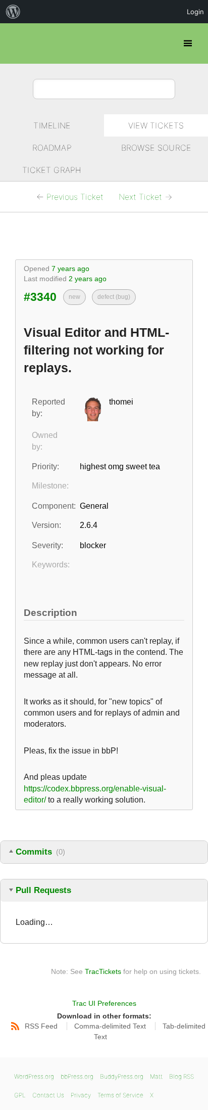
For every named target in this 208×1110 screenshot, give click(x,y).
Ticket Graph (52, 170)
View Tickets (156, 125)
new (74, 296)
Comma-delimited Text (110, 1026)
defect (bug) (113, 296)
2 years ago (88, 279)
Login (195, 12)
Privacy (81, 1095)
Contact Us (48, 1095)
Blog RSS (181, 1076)
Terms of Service (120, 1095)
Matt (156, 1076)
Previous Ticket (74, 197)
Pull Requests (43, 890)
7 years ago (70, 268)
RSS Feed (40, 1026)
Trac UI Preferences (104, 1003)
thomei (121, 401)
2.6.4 (88, 525)
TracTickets (103, 971)
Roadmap (52, 148)
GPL (20, 1095)
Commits (40, 852)
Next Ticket (140, 197)
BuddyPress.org (121, 1076)
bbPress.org (16, 43)
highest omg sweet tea (120, 466)
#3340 (40, 296)
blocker (93, 545)
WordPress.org (34, 1076)
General (94, 506)
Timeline (51, 125)
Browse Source (156, 148)
